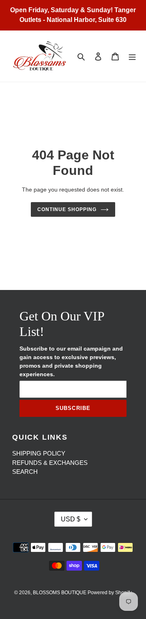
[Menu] (132, 56)
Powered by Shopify (110, 592)
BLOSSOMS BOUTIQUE (60, 592)
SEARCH (25, 471)
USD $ (70, 519)
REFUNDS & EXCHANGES (50, 462)
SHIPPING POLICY (38, 453)
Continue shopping (67, 209)
